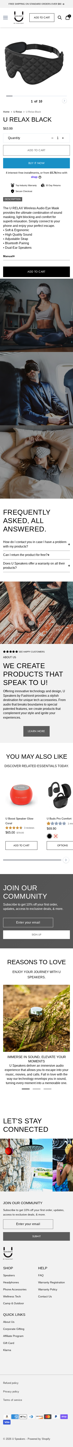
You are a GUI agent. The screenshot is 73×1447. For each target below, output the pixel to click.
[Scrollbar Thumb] (9, 96)
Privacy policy (11, 1391)
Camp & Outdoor (13, 1303)
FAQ (41, 1275)
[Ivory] (55, 836)
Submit (36, 1236)
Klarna (7, 1350)
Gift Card (8, 1343)
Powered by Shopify (39, 1438)
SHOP (8, 1268)
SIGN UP (36, 934)
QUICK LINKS (14, 1315)
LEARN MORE (36, 731)
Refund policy (10, 1382)
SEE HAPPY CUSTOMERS (31, 652)
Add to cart (42, 17)
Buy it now (36, 163)
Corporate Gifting (13, 1328)
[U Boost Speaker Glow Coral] (21, 794)
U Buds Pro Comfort (59, 818)
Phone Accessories (14, 1289)
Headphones (11, 1282)
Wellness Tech (12, 1296)
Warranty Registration (51, 1282)
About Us (8, 1321)
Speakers (9, 1275)
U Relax (17, 111)
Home (6, 111)
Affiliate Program (13, 1335)
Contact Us (45, 1296)
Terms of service (12, 1400)
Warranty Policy (47, 1289)
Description (13, 199)
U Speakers (18, 1438)
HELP (42, 1268)
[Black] (49, 836)
